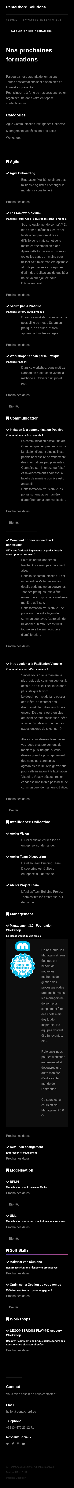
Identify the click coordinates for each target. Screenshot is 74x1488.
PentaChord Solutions (26, 7)
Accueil (12, 20)
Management (15, 130)
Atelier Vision (33, 840)
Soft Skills (49, 130)
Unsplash (21, 1477)
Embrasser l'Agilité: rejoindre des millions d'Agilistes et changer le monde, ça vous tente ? (43, 185)
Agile (9, 124)
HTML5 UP (21, 1472)
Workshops (13, 137)
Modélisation (33, 130)
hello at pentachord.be (21, 1411)
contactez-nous (16, 103)
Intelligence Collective (51, 124)
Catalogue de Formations (42, 20)
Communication (24, 124)
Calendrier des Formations (31, 31)
